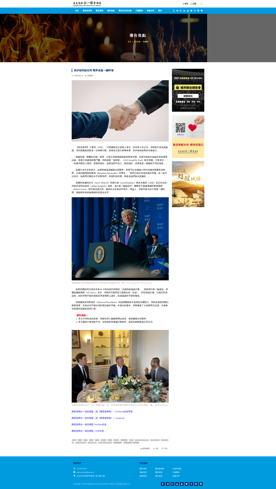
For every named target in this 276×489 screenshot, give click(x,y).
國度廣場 (158, 472)
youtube (188, 11)
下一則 (164, 449)
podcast (195, 11)
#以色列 (103, 440)
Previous (173, 90)
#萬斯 (80, 440)
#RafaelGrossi (92, 442)
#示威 (131, 440)
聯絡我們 (143, 472)
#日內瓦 (116, 440)
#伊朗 (110, 440)
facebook (174, 11)
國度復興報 (159, 469)
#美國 (97, 440)
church (184, 11)
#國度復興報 (118, 442)
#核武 (85, 440)
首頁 (129, 42)
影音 (186, 4)
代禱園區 (176, 472)
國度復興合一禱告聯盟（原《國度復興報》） (93, 411)
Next (202, 90)
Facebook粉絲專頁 (124, 411)
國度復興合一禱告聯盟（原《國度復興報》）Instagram (98, 418)
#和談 (91, 440)
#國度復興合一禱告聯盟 (131, 442)
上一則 (155, 449)
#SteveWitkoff (155, 440)
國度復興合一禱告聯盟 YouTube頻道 (89, 424)
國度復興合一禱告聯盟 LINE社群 (88, 431)
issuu (198, 11)
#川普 (74, 440)
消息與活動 (177, 469)
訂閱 (194, 4)
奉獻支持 (176, 476)
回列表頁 (146, 449)
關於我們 (143, 469)
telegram (177, 11)
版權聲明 (143, 476)
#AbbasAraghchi (81, 442)
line (202, 11)
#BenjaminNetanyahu (141, 440)
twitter (191, 10)
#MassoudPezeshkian (105, 442)
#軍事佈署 (124, 440)
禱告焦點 (137, 42)
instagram (181, 11)
